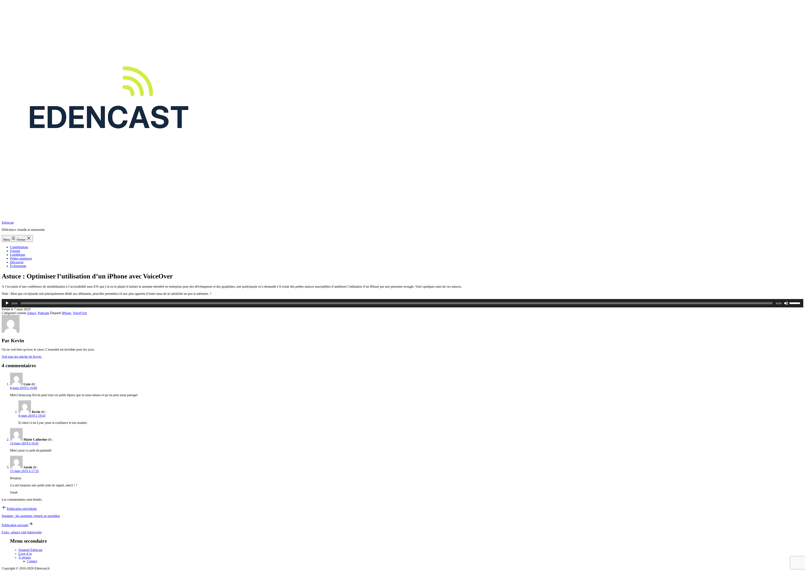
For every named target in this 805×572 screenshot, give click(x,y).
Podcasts (43, 313)
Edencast (8, 222)
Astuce (31, 313)
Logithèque (17, 254)
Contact (32, 561)
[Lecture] (7, 303)
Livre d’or (25, 553)
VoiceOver (80, 313)
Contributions (19, 247)
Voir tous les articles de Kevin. (22, 356)
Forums (15, 251)
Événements (18, 266)
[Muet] (786, 303)
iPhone (66, 313)
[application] (402, 303)
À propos (24, 557)
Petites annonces (21, 258)
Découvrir (16, 262)
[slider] (795, 303)
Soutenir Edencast (30, 550)
